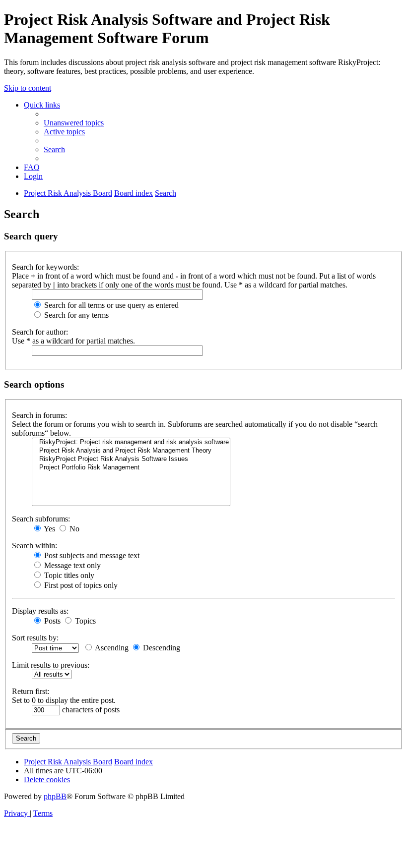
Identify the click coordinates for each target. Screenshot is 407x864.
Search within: (34, 545)
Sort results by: (35, 638)
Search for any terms (75, 315)
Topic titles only (68, 575)
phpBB (55, 796)
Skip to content (27, 88)
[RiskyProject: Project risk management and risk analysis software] (131, 442)
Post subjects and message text (90, 555)
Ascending (111, 647)
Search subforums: (41, 519)
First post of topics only (80, 585)
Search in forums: (39, 415)
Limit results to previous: (50, 665)
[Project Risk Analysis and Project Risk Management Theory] (131, 451)
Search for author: (40, 332)
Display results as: (40, 611)
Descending (160, 647)
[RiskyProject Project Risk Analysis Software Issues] (131, 459)
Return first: (30, 691)
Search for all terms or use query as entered (110, 305)
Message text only (71, 565)
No (73, 528)
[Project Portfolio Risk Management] (131, 467)
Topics (84, 621)
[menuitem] (74, 122)
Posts (51, 621)
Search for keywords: (45, 267)
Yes (48, 528)
